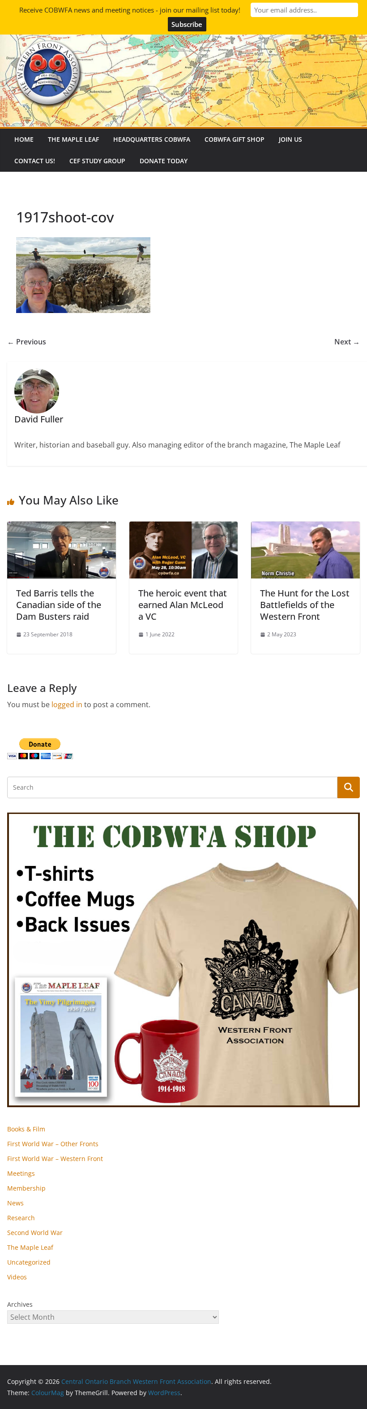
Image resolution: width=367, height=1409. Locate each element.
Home (24, 139)
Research (21, 1217)
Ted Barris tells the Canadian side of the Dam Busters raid (58, 604)
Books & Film (26, 1129)
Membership (26, 1188)
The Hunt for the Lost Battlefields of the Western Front (305, 604)
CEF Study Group (97, 161)
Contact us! (34, 161)
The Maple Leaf (73, 139)
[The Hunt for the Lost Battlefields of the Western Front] (305, 528)
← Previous (26, 342)
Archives (20, 1304)
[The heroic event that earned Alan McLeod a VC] (183, 528)
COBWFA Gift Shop (235, 139)
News (15, 1203)
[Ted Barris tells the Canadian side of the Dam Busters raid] (61, 528)
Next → (347, 342)
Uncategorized (29, 1262)
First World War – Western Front (55, 1158)
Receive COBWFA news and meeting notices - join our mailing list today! (129, 9)
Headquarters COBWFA (151, 139)
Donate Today (164, 161)
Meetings (21, 1173)
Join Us (290, 139)
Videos (17, 1277)
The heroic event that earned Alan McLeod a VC (182, 604)
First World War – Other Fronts (52, 1143)
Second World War (35, 1232)
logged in (66, 704)
